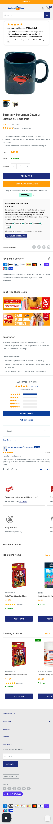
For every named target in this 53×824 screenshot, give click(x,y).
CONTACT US (26, 2)
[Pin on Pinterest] (39, 247)
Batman (5, 125)
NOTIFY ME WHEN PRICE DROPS (26, 184)
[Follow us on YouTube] (24, 788)
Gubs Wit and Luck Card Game (16, 596)
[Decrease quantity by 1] (13, 166)
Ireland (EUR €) (8, 776)
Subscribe (10, 764)
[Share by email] (48, 247)
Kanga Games (10, 593)
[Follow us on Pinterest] (19, 788)
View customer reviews (16, 236)
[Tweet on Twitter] (44, 247)
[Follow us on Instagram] (14, 788)
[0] (48, 8)
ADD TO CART (26, 176)
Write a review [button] (26, 413)
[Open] (6, 817)
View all (47, 555)
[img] (8, 452)
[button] (26, 33)
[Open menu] (4, 8)
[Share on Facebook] (34, 247)
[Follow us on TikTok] (29, 788)
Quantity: (6, 166)
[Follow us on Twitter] (9, 788)
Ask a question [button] (26, 419)
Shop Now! (23, 501)
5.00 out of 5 (33, 386)
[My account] (43, 8)
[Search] (47, 15)
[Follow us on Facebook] (4, 788)
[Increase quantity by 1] (27, 166)
